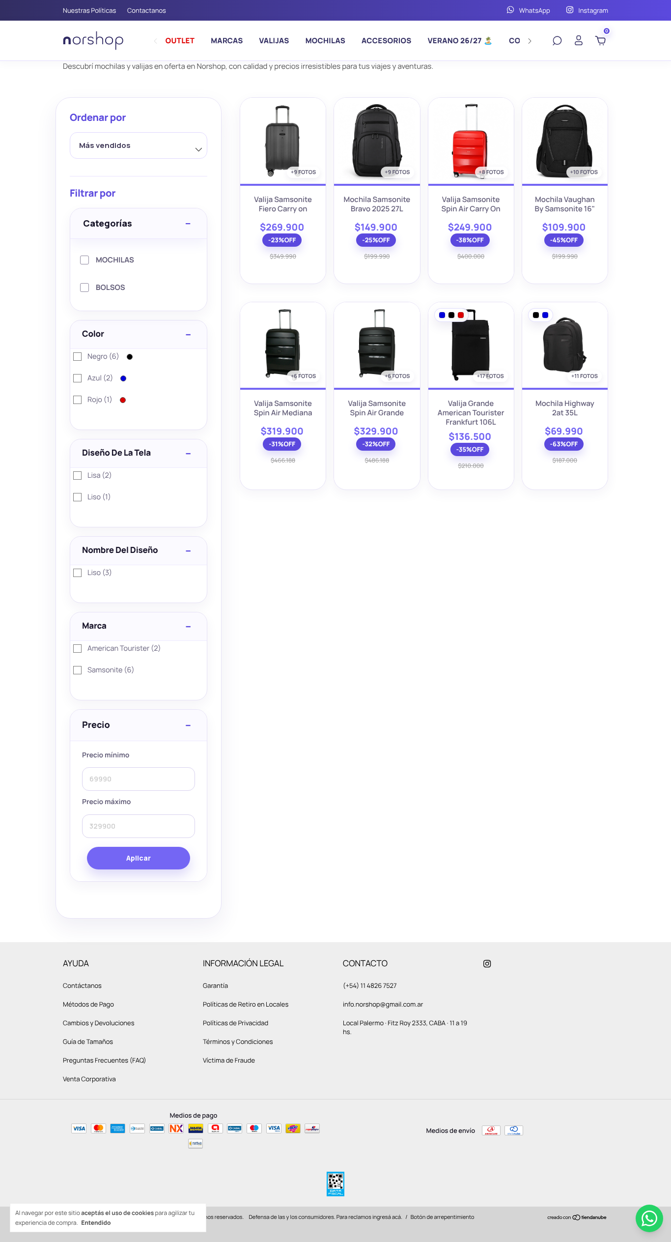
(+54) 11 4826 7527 (369, 985)
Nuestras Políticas (89, 10)
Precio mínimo (105, 755)
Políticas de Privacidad (235, 1022)
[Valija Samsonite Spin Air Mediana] (283, 345)
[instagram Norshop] (487, 963)
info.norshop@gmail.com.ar (383, 1004)
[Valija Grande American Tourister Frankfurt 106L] (471, 345)
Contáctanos (82, 985)
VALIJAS (274, 40)
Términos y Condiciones (238, 1041)
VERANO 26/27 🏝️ (460, 40)
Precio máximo (106, 802)
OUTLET (180, 40)
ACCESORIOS (387, 40)
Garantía (215, 985)
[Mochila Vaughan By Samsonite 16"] (565, 140)
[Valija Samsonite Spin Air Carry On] (471, 140)
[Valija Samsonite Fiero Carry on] (283, 140)
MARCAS (227, 40)
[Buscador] (557, 41)
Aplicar (138, 858)
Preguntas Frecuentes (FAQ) (104, 1060)
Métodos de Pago (88, 1004)
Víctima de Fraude (229, 1060)
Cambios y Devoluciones (98, 1022)
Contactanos (146, 10)
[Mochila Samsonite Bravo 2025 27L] (376, 140)
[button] (138, 725)
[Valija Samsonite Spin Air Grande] (376, 345)
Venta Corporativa (89, 1078)
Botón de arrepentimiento (443, 1217)
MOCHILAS (325, 40)
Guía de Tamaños (88, 1041)
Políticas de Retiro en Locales (245, 1004)
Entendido (96, 1222)
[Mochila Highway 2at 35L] (565, 345)
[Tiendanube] (577, 1218)
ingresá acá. (387, 1217)
